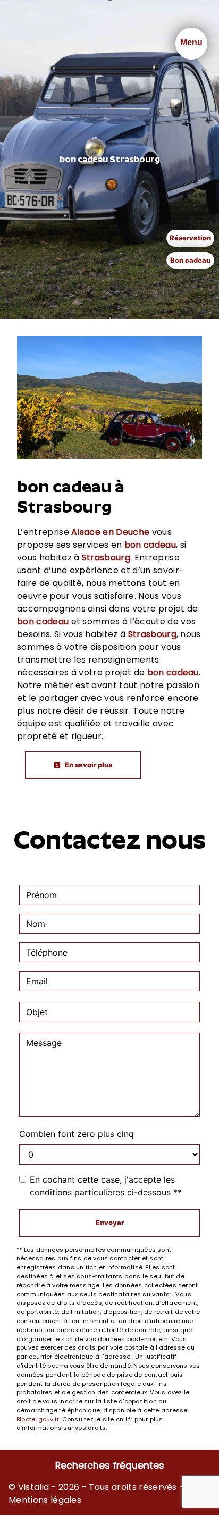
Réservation (190, 237)
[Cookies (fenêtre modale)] (3, 1508)
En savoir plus (87, 764)
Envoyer (110, 1222)
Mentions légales (45, 1500)
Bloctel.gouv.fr (37, 1419)
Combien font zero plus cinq (76, 1133)
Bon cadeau (190, 260)
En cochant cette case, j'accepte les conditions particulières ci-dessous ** (106, 1186)
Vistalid (33, 1487)
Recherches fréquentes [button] (109, 1465)
